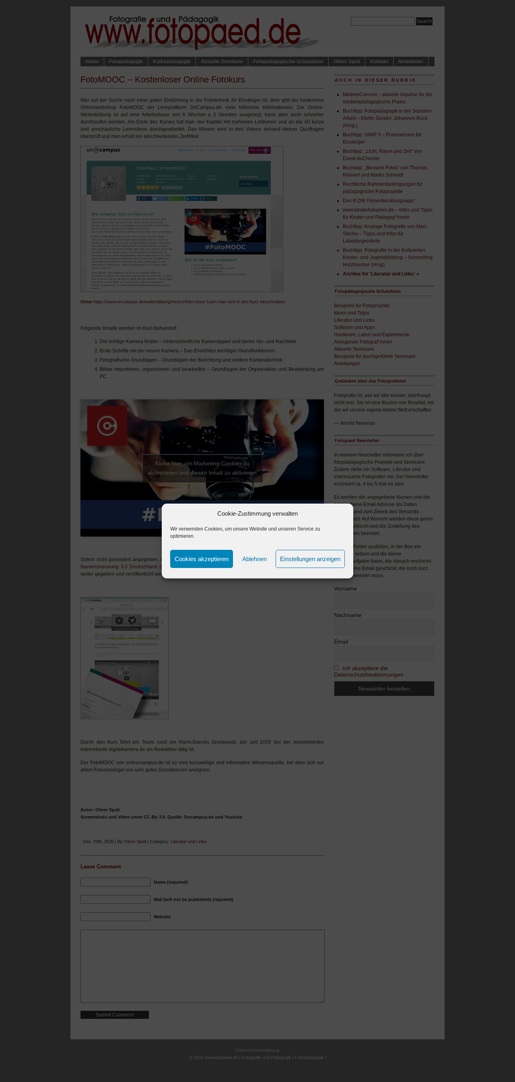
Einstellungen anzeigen (310, 558)
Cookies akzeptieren (202, 558)
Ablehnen (254, 558)
